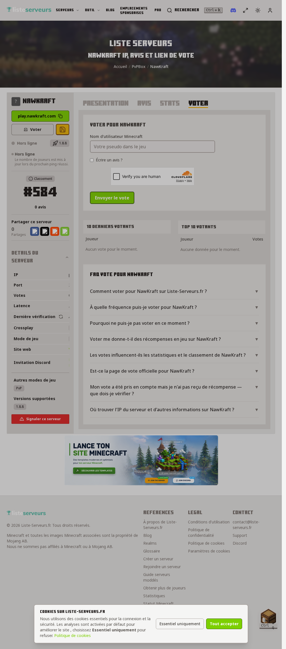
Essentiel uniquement (179, 623)
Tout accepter (224, 623)
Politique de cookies (72, 635)
